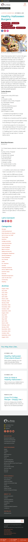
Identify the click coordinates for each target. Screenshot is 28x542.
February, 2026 (6, 300)
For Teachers (5, 263)
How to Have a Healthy (12, 378)
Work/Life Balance (6, 255)
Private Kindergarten (9, 461)
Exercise (4, 273)
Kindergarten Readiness (8, 253)
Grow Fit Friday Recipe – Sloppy (12, 398)
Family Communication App (10, 483)
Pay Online (8, 426)
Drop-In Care (7, 464)
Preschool (6, 456)
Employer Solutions (7, 267)
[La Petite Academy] (5, 4)
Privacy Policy (7, 530)
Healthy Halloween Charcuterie (12, 357)
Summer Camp (5, 271)
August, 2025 (5, 313)
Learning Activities (6, 243)
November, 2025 (6, 306)
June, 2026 (4, 292)
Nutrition (4, 239)
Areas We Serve (7, 534)
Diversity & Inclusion (8, 496)
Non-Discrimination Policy (10, 533)
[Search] (22, 521)
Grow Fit (6, 471)
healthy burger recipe (8, 27)
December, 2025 (6, 304)
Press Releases (6, 257)
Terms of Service (8, 531)
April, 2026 (4, 296)
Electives (6, 470)
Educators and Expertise (9, 439)
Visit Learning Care (8, 529)
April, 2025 (4, 321)
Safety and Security (7, 251)
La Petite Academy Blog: (8, 13)
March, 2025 (5, 323)
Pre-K (5, 457)
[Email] (8, 31)
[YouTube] (11, 221)
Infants (5, 449)
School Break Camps (9, 466)
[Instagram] (5, 221)
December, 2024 (6, 329)
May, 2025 (4, 319)
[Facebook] (2, 31)
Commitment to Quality (9, 441)
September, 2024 (6, 335)
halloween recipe (7, 25)
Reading (4, 281)
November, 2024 (6, 331)
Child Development (7, 231)
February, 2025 (5, 325)
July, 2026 (4, 290)
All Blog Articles (7, 513)
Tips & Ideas (5, 237)
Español (8, 428)
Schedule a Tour (9, 425)
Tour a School (7, 479)
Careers (6, 497)
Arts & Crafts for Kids (7, 269)
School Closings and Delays (10, 490)
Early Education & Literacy (8, 233)
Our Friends (5, 259)
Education (8, 436)
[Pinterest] (5, 31)
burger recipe (6, 23)
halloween (15, 23)
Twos (5, 452)
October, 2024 (5, 333)
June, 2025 (4, 317)
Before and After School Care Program (13, 463)
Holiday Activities (6, 241)
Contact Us (6, 508)
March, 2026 (5, 298)
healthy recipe (21, 27)
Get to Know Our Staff (7, 235)
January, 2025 (5, 327)
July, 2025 (4, 315)
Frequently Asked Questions (10, 506)
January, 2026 (5, 302)
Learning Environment (9, 443)
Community (5, 279)
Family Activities (6, 245)
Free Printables (6, 247)
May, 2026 (4, 294)
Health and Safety (8, 481)
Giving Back (7, 503)
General (4, 265)
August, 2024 (5, 337)
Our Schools (8, 476)
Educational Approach (7, 275)
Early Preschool (7, 454)
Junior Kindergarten (8, 459)
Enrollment (6, 486)
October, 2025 (5, 309)
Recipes (4, 229)
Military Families (7, 488)
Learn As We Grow (6, 277)
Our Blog (7, 511)
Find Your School (5, 8)
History (5, 504)
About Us (7, 494)
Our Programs (9, 447)
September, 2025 (6, 311)
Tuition (5, 484)
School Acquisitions (8, 499)
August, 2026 (5, 288)
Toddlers (6, 451)
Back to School (5, 249)
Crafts (3, 261)
